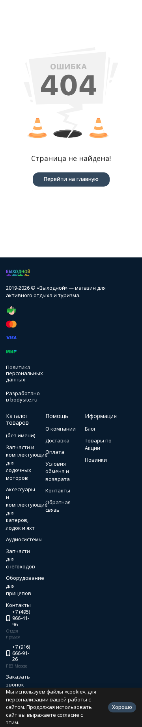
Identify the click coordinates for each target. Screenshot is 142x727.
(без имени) (20, 435)
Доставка (57, 440)
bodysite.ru (23, 399)
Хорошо (122, 706)
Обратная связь (58, 506)
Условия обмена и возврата (57, 471)
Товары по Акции (98, 444)
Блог (90, 428)
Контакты (57, 490)
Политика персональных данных (24, 373)
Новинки (96, 459)
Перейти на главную (71, 179)
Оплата (54, 451)
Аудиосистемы (24, 539)
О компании (60, 428)
